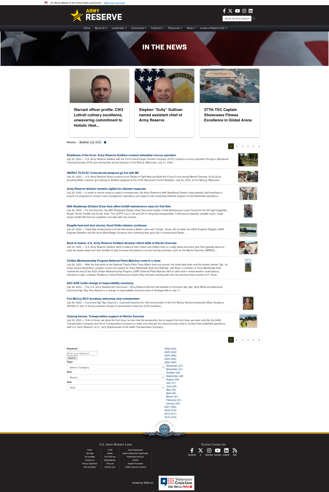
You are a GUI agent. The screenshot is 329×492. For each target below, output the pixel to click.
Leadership (118, 28)
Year (69, 382)
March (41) (172, 396)
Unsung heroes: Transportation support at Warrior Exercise (105, 316)
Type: (70, 361)
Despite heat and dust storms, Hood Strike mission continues (107, 225)
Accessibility (90, 457)
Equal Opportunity (135, 450)
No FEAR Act (110, 457)
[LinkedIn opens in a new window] (251, 10)
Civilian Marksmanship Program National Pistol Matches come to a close (114, 261)
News (190, 28)
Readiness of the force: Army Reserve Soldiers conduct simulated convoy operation (121, 155)
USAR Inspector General (135, 467)
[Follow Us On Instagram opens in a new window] (209, 451)
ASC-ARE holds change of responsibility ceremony (100, 283)
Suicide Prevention (135, 464)
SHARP (135, 460)
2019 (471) (170, 413)
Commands (137, 28)
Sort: (69, 371)
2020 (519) (170, 410)
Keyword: (72, 348)
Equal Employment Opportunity (135, 453)
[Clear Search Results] (164, 142)
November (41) (174, 369)
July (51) (171, 382)
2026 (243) (170, 348)
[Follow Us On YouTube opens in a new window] (217, 451)
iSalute (110, 453)
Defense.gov (110, 467)
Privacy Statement (89, 464)
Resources (174, 28)
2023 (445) (170, 358)
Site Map (89, 453)
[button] (116, 3)
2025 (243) (170, 352)
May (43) (171, 389)
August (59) (172, 379)
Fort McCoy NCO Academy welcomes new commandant (103, 299)
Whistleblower (110, 460)
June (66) (171, 386)
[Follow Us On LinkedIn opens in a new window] (226, 451)
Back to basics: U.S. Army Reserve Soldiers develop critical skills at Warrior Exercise (122, 243)
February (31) (173, 400)
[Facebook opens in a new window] (224, 10)
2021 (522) (170, 406)
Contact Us (89, 460)
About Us (100, 28)
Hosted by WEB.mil (142, 482)
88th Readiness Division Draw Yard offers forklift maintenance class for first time (119, 206)
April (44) (171, 393)
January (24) (173, 403)
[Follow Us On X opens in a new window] (200, 451)
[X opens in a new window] (230, 10)
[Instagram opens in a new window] (244, 10)
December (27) (174, 365)
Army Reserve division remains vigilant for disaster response (106, 189)
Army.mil (109, 464)
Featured (156, 28)
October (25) (173, 372)
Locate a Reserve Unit (212, 28)
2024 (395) (170, 355)
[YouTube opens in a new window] (237, 10)
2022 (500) (170, 362)
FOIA (110, 450)
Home (87, 28)
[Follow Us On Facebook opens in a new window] (192, 451)
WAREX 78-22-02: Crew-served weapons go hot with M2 (103, 173)
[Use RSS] (234, 451)
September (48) (174, 376)
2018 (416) (170, 417)
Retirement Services (135, 457)
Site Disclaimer (90, 467)
